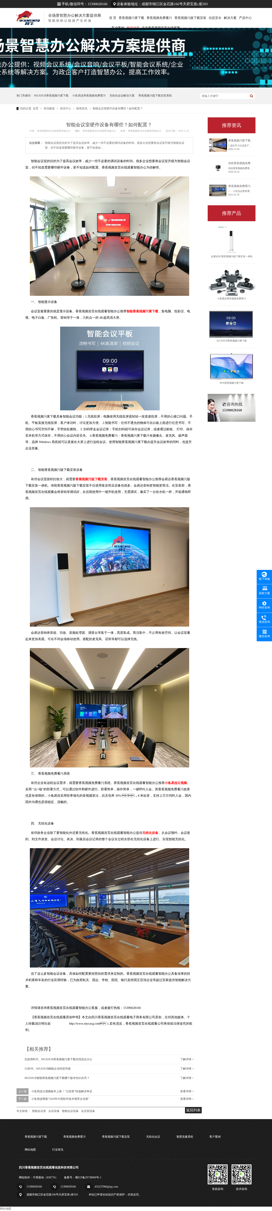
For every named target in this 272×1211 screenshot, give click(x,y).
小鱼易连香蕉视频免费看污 (89, 95)
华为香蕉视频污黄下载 (232, 383)
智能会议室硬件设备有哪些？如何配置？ (118, 108)
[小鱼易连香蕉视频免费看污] (231, 282)
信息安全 (215, 17)
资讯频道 (50, 108)
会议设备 (54, 1111)
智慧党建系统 (184, 1136)
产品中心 (245, 17)
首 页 (112, 17)
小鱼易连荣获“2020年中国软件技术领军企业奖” (60, 1098)
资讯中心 (66, 108)
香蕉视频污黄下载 (131, 17)
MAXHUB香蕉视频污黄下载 (51, 95)
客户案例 (215, 1136)
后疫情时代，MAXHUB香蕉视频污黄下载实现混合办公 (58, 1059)
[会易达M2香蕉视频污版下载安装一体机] (231, 239)
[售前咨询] (218, 1174)
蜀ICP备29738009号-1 (88, 1177)
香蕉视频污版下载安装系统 (155, 95)
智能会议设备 (70, 1111)
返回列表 (193, 1110)
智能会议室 (39, 1111)
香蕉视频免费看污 (159, 17)
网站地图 (30, 1149)
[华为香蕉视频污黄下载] (231, 366)
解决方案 (230, 17)
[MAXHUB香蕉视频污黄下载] (231, 324)
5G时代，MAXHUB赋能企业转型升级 (47, 1068)
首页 (36, 108)
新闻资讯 (82, 108)
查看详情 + (187, 1091)
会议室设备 (88, 1111)
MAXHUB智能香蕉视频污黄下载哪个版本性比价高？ (57, 1078)
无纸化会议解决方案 (122, 95)
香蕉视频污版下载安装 (190, 17)
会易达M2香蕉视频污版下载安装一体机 (231, 256)
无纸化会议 (153, 1136)
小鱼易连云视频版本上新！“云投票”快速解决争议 (61, 1091)
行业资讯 (57, 1149)
